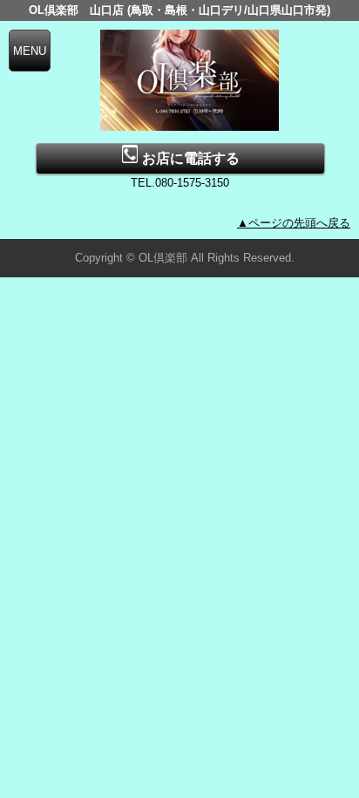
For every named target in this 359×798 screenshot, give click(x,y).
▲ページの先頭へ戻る (293, 222)
